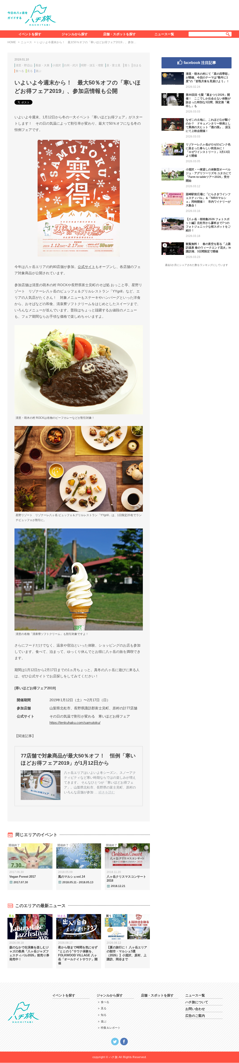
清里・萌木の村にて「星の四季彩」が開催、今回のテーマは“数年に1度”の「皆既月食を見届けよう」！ (208, 77)
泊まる (137, 65)
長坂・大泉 (42, 65)
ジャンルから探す (75, 34)
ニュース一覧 (164, 34)
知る (103, 1015)
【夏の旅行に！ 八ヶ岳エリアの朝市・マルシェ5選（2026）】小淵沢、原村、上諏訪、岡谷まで (127, 953)
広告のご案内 (195, 1015)
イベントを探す (29, 34)
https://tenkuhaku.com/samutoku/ (74, 723)
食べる (20, 71)
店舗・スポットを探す (119, 34)
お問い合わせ (195, 1009)
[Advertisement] (147, 14)
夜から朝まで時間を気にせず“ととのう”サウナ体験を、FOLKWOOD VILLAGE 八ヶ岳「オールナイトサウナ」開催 (78, 955)
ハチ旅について (196, 1002)
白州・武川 (71, 65)
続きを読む (106, 792)
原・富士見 (113, 65)
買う (127, 65)
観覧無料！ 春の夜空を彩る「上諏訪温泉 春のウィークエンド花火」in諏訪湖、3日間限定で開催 (208, 247)
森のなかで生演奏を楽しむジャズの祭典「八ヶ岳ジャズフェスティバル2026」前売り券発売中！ (29, 953)
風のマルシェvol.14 (71, 876)
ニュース (26, 42)
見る (30, 71)
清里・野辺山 (24, 65)
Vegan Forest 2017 (22, 876)
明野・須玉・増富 (92, 65)
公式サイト (86, 267)
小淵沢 (57, 65)
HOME (11, 42)
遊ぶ (38, 71)
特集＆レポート (110, 1027)
